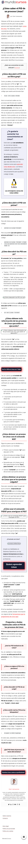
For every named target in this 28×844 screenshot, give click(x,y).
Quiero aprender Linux (14, 565)
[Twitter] (8, 804)
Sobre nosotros (7, 815)
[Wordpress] (19, 804)
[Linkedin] (11, 804)
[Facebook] (17, 804)
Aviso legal (6, 826)
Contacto (5, 818)
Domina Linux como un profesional (13, 772)
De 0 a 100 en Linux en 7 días (11, 369)
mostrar (17, 67)
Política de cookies (8, 831)
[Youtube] (15, 804)
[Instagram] (13, 804)
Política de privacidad (9, 828)
